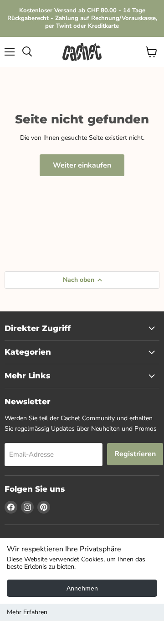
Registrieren (135, 454)
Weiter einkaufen (82, 165)
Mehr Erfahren (27, 612)
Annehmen (82, 588)
